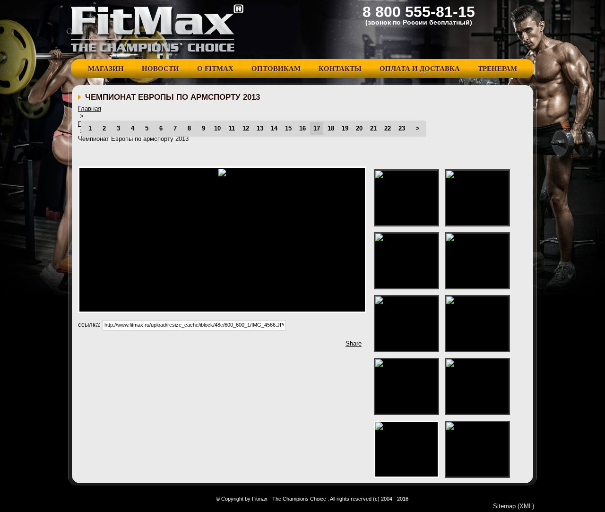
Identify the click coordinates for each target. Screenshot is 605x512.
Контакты (340, 68)
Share (354, 343)
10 (217, 128)
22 (387, 128)
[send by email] (212, 346)
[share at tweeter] (98, 346)
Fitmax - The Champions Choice (158, 29)
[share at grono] (112, 346)
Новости (160, 68)
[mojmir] (197, 346)
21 (373, 128)
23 (401, 128)
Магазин (106, 68)
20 (359, 128)
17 (316, 128)
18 (331, 128)
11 (232, 128)
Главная (89, 108)
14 (274, 128)
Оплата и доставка (420, 68)
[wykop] (127, 346)
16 (302, 128)
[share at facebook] (84, 346)
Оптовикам (276, 68)
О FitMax (215, 68)
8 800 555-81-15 (419, 11)
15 (288, 128)
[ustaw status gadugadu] (141, 346)
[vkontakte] (169, 346)
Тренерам (497, 68)
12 (245, 128)
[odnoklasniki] (183, 346)
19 (345, 128)
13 (260, 128)
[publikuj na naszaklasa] (155, 346)
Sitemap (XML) (513, 506)
